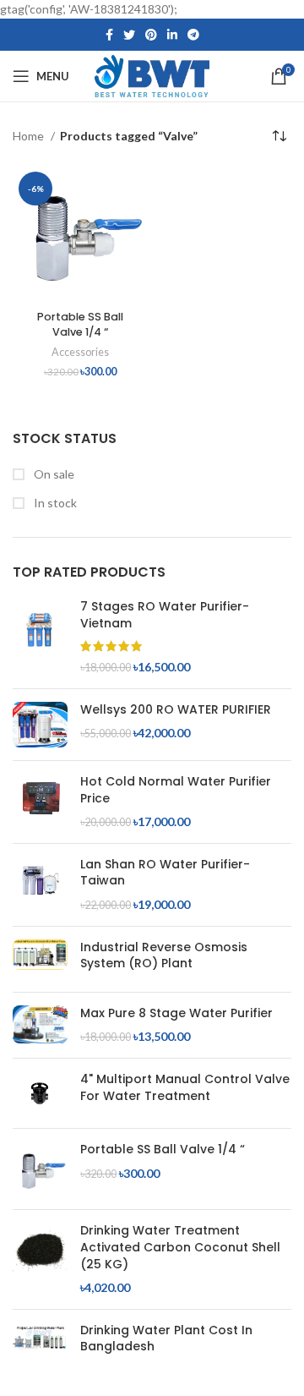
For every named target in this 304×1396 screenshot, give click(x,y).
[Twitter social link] (129, 35)
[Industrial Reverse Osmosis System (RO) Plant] (40, 959)
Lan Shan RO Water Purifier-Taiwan (165, 873)
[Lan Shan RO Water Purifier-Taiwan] (40, 885)
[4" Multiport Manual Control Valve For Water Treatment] (40, 1093)
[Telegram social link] (193, 35)
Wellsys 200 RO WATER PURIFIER (175, 710)
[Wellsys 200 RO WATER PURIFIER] (40, 725)
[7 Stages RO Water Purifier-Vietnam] (40, 637)
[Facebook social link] (109, 35)
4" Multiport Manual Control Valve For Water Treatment (185, 1087)
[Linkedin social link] (172, 35)
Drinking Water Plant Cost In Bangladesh (166, 1338)
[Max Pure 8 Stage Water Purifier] (40, 1025)
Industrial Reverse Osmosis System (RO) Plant (163, 955)
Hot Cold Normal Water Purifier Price (175, 790)
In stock (54, 502)
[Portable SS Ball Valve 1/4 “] (40, 1168)
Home (29, 136)
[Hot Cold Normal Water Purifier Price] (40, 802)
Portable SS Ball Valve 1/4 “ (162, 1149)
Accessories (80, 352)
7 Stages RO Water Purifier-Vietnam (164, 615)
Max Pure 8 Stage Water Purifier (176, 1013)
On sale (52, 474)
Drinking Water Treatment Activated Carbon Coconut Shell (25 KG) (180, 1247)
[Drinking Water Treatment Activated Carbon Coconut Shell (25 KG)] (40, 1259)
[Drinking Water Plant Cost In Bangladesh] (40, 1342)
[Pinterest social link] (151, 35)
